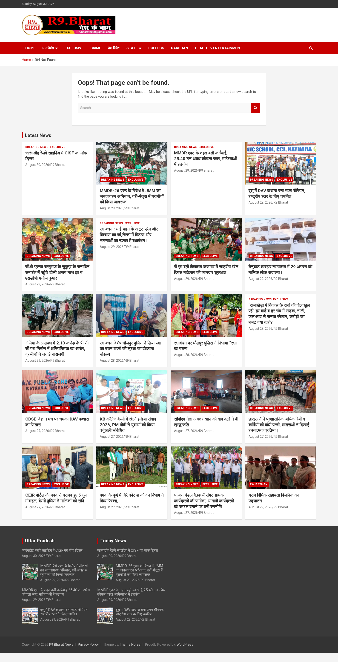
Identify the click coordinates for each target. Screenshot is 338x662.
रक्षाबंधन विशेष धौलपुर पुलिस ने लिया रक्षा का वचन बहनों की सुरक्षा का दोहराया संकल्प (130, 348)
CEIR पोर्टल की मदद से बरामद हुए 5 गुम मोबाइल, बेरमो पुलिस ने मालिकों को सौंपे (56, 497)
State (131, 48)
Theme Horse (130, 644)
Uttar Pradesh (39, 540)
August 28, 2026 (111, 360)
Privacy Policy (88, 644)
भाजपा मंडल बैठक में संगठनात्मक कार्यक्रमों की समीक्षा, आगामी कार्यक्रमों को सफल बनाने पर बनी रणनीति (204, 500)
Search (255, 108)
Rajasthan (258, 484)
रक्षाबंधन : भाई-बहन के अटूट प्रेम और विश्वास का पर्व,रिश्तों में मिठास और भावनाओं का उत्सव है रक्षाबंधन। (129, 234)
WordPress (185, 644)
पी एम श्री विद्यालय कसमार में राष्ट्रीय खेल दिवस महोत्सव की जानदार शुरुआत (206, 269)
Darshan (179, 48)
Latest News (38, 135)
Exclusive (74, 48)
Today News (113, 540)
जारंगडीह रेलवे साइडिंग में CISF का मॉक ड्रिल (52, 550)
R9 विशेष (48, 48)
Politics (156, 48)
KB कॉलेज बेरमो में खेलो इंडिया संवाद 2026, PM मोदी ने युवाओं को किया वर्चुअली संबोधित (128, 424)
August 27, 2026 (37, 431)
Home (30, 48)
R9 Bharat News (61, 644)
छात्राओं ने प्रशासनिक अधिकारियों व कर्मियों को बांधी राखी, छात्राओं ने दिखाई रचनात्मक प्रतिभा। (279, 424)
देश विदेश (114, 48)
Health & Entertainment (218, 48)
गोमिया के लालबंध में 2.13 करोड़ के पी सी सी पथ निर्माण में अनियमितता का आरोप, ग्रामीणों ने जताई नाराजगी (57, 348)
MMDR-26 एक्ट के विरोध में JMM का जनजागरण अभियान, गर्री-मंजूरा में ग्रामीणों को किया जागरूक (131, 196)
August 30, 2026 (37, 165)
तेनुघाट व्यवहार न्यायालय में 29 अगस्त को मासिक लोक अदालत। (280, 269)
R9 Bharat (57, 165)
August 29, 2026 (111, 208)
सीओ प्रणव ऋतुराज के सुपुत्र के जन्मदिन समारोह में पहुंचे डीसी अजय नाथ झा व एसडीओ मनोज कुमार (57, 272)
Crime (95, 48)
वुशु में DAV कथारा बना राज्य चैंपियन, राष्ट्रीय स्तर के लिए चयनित (277, 193)
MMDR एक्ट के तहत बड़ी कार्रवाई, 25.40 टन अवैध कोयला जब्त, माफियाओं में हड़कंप (205, 158)
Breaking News (36, 147)
